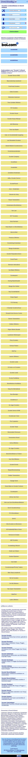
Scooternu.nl (14, 399)
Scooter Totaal (14, 426)
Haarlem (19, 718)
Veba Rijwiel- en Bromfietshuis (14, 226)
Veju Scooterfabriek (14, 291)
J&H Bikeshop (14, 124)
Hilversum (8, 722)
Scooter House (14, 113)
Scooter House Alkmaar (14, 118)
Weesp (10, 729)
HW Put (14, 351)
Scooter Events (14, 464)
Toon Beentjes (14, 394)
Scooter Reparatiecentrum (14, 253)
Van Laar (14, 210)
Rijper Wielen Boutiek (14, 329)
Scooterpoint (14, 275)
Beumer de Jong (14, 194)
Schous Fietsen (14, 345)
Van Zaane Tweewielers (14, 588)
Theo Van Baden (14, 129)
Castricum (12, 715)
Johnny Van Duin (14, 497)
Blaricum (23, 714)
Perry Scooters (14, 340)
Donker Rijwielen (14, 556)
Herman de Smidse (14, 534)
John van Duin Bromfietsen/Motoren (14, 502)
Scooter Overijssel (7, 684)
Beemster (4, 714)
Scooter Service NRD (14, 75)
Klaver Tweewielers (14, 199)
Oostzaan (15, 725)
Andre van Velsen (14, 551)
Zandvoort (10, 730)
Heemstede (11, 721)
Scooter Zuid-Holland (8, 702)
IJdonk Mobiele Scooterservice (14, 145)
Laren (2, 725)
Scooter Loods (14, 362)
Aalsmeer (4, 712)
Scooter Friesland (7, 647)
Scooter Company (14, 156)
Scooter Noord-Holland (8, 678)
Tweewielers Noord (14, 437)
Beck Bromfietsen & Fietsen (14, 453)
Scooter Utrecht (6, 690)
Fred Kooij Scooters (13, 86)
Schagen (19, 726)
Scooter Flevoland (7, 641)
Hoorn (23, 722)
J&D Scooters (14, 540)
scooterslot (14, 49)
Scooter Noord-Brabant (9, 672)
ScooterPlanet (14, 183)
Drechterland (10, 716)
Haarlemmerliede (6, 719)
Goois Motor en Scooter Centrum (14, 486)
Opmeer (20, 725)
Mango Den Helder (14, 286)
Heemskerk (4, 721)
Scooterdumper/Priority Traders (14, 567)
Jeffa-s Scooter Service (14, 178)
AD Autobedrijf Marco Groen (14, 529)
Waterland (4, 729)
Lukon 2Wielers (14, 599)
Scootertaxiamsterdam (14, 151)
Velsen (22, 728)
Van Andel (14, 561)
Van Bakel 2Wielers (14, 270)
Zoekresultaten (14, 31)
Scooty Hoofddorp (14, 378)
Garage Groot (14, 480)
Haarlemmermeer (16, 719)
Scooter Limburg (7, 666)
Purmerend (12, 726)
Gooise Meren (12, 718)
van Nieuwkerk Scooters (14, 140)
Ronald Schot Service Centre (14, 313)
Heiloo (3, 722)
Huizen (3, 723)
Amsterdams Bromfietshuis (14, 205)
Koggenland (9, 723)
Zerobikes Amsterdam (14, 172)
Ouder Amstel (5, 726)
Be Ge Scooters (14, 578)
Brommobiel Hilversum (14, 432)
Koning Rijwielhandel (14, 281)
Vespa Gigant (14, 297)
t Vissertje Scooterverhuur (14, 308)
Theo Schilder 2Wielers (13, 102)
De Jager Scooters (14, 405)
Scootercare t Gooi (14, 416)
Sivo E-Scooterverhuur (14, 507)
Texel (6, 728)
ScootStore (14, 162)
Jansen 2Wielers (14, 356)
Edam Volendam (19, 716)
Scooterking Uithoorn (14, 545)
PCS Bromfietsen (14, 513)
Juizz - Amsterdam (14, 189)
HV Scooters (14, 108)
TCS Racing (14, 302)
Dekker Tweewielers (14, 475)
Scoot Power (14, 259)
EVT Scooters (14, 216)
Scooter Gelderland (7, 653)
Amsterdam (24, 712)
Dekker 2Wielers (14, 324)
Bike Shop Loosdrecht (14, 572)
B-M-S (14, 518)
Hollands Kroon (16, 722)
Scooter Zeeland (6, 696)
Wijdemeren (15, 729)
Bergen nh (11, 714)
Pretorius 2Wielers (14, 237)
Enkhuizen (4, 718)
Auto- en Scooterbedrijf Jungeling (14, 135)
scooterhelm (14, 55)
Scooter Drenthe (6, 635)
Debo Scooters (14, 91)
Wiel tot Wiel (13, 232)
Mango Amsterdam (14, 248)
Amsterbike (14, 167)
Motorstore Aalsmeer (14, 97)
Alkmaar (10, 712)
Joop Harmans (14, 221)
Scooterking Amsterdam (14, 243)
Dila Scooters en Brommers (14, 524)
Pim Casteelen (14, 421)
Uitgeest (11, 728)
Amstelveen (16, 712)
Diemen (3, 716)
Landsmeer (17, 723)
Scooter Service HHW (14, 410)
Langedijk (23, 723)
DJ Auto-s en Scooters (14, 367)
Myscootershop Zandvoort (14, 81)
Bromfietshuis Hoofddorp (14, 383)
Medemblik (8, 725)
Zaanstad (4, 730)
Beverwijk (17, 714)
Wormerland (23, 729)
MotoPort (14, 594)
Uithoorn (17, 728)
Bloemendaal (4, 715)
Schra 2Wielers (14, 443)
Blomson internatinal (14, 264)
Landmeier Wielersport (14, 335)
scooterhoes (14, 60)
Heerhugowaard (20, 721)
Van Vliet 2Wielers (14, 459)
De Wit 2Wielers (13, 583)
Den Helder (19, 715)
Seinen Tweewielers (14, 318)
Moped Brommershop (14, 470)
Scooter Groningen (7, 660)
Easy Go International (14, 389)
